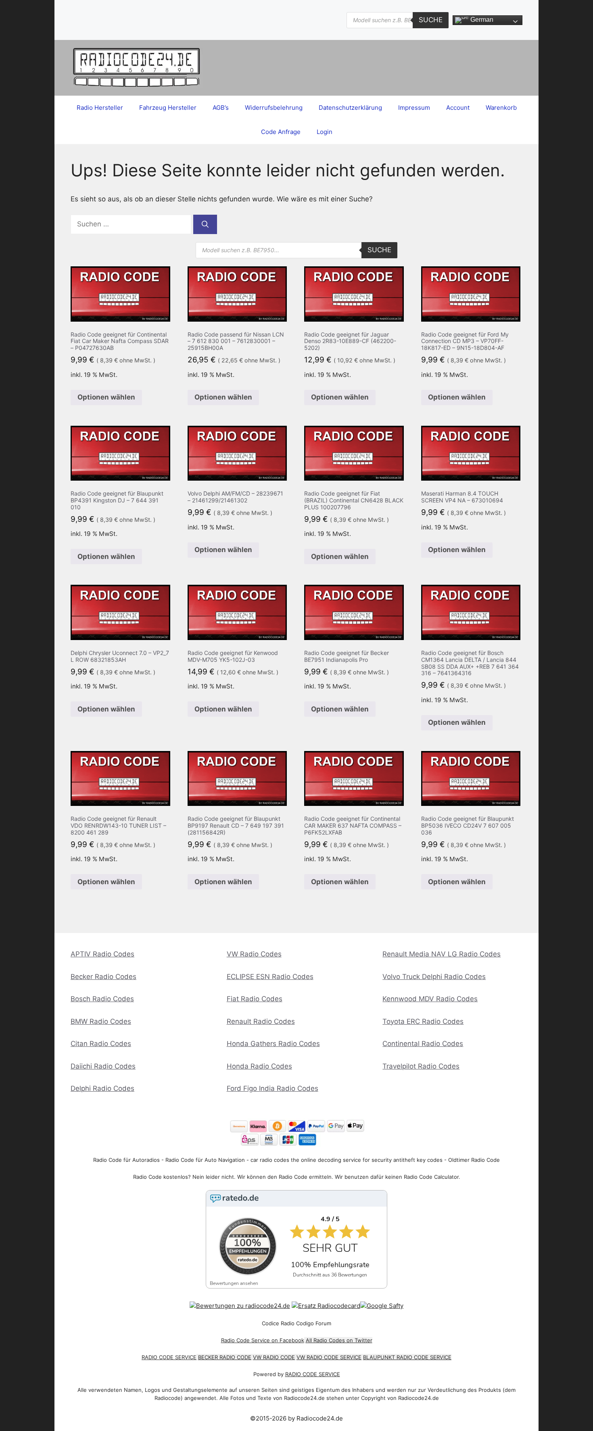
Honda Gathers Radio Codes (273, 1044)
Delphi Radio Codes (102, 1088)
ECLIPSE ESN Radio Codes (270, 977)
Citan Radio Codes (101, 1044)
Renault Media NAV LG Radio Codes (441, 954)
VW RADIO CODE (274, 1357)
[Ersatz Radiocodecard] (326, 1306)
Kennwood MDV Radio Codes (430, 999)
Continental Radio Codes (422, 1044)
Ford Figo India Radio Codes (272, 1088)
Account (458, 107)
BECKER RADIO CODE (224, 1357)
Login (324, 132)
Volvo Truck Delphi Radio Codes (434, 977)
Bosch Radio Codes (102, 999)
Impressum (414, 107)
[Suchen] (205, 224)
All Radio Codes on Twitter (339, 1340)
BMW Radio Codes (101, 1021)
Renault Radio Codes (261, 1021)
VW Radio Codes (254, 954)
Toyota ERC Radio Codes (423, 1021)
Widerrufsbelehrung (274, 107)
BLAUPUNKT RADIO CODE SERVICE (407, 1357)
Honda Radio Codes (259, 1066)
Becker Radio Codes (103, 977)
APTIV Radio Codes (102, 954)
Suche (431, 20)
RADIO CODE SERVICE (169, 1357)
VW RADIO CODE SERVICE (328, 1357)
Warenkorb (501, 107)
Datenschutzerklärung (350, 107)
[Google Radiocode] (381, 1306)
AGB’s (221, 107)
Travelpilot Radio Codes (420, 1066)
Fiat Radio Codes (254, 999)
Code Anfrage (281, 132)
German (481, 19)
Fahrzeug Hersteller (167, 107)
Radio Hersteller (100, 107)
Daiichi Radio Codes (103, 1066)
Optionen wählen (106, 397)
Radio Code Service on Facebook (262, 1340)
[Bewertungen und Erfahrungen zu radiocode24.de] (240, 1306)
